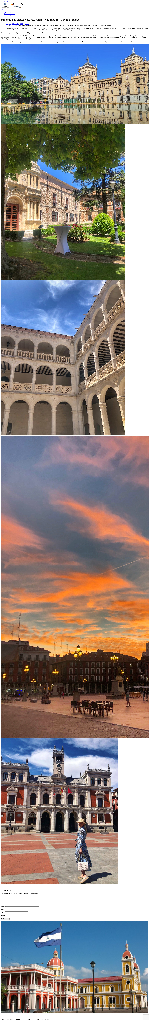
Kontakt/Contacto (9, 15)
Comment (3, 906)
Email (3, 912)
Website (3, 915)
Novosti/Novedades (9, 14)
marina (27, 24)
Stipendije (8, 886)
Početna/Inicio (8, 12)
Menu (2, 9)
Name (3, 909)
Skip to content (5, 1)
